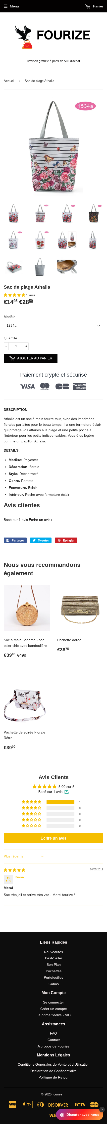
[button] (15, 295)
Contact (54, 1040)
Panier (97, 6)
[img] (14, 870)
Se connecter (53, 1002)
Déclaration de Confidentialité (53, 1071)
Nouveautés (53, 952)
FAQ (53, 1033)
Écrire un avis (39, 520)
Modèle (9, 317)
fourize (57, 1094)
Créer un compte (53, 1009)
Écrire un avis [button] (53, 838)
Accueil (9, 81)
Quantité (10, 338)
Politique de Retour (54, 1077)
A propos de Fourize (53, 1046)
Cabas (54, 984)
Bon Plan (54, 965)
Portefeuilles (53, 977)
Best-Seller (53, 958)
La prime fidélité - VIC (54, 1015)
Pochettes (53, 971)
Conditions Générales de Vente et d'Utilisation (54, 1064)
